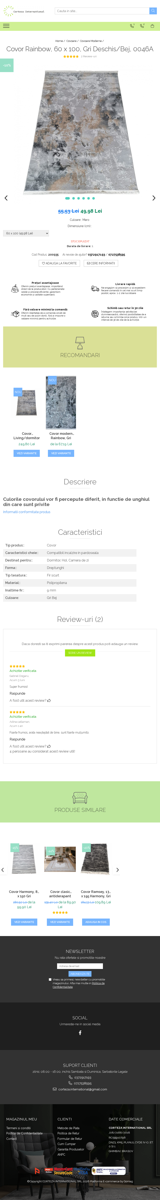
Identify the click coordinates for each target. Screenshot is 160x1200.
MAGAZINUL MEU (21, 1119)
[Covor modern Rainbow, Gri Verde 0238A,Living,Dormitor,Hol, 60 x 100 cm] (61, 403)
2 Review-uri (89, 56)
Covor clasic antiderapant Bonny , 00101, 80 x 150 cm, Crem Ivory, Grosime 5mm (60, 894)
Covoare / (72, 40)
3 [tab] (78, 198)
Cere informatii (102, 263)
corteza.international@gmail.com (82, 1089)
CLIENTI (65, 1119)
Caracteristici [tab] (80, 532)
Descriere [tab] (80, 482)
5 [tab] (88, 198)
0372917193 (82, 1077)
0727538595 (82, 1083)
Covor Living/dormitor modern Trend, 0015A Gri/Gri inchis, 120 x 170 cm (27, 436)
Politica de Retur (68, 1133)
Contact (11, 1138)
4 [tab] (83, 198)
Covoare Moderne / (92, 40)
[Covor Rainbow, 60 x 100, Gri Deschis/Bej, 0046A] (80, 131)
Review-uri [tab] (80, 619)
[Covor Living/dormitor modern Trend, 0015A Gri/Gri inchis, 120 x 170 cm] (26, 403)
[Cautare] (153, 11)
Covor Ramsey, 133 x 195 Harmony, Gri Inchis (96, 894)
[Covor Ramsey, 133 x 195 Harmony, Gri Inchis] (96, 859)
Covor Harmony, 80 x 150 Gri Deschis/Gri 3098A (24, 894)
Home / (60, 40)
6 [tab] (93, 198)
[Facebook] (80, 1032)
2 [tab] (73, 198)
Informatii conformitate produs (26, 512)
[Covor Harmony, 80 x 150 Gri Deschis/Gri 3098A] (24, 859)
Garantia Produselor (71, 1149)
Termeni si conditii (18, 1128)
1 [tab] (67, 198)
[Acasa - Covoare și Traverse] (24, 11)
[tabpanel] (80, 131)
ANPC (61, 1154)
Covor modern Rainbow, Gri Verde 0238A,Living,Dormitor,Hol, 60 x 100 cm (61, 436)
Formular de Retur (70, 1138)
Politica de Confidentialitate (24, 1133)
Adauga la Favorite (61, 263)
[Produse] (6, 27)
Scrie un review (80, 652)
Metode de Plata (68, 1128)
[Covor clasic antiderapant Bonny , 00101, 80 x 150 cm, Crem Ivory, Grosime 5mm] (60, 859)
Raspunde (17, 693)
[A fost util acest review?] (49, 700)
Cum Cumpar (67, 1144)
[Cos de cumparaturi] (152, 26)
